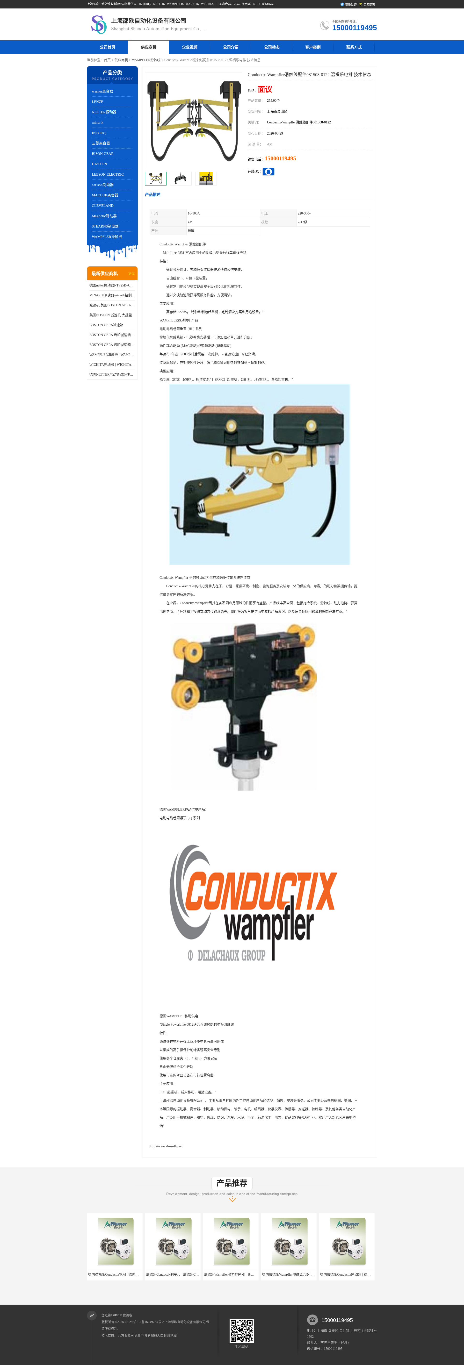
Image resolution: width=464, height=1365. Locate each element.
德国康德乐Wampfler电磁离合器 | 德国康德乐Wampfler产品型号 (251, 1274)
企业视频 (189, 47)
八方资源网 (126, 1335)
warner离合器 (102, 91)
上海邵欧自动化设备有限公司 (185, 1322)
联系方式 (354, 47)
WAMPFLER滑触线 (146, 60)
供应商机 (148, 47)
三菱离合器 (101, 143)
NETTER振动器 (104, 112)
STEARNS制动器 (105, 226)
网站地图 (170, 1335)
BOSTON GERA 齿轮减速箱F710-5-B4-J (112, 345)
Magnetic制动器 (104, 216)
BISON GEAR (103, 154)
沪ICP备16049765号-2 (148, 1322)
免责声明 (140, 1335)
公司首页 (107, 47)
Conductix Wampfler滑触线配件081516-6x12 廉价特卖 (359, 1274)
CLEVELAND (103, 205)
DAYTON (99, 164)
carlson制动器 (103, 185)
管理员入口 (155, 1335)
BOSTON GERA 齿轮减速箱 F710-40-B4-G (112, 335)
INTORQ (99, 133)
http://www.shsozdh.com (166, 1146)
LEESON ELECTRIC (108, 174)
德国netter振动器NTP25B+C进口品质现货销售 (112, 285)
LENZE (97, 102)
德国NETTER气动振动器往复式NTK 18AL (112, 374)
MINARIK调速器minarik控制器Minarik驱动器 (112, 295)
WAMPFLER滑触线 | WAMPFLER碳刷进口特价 (112, 355)
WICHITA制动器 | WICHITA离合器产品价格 (112, 364)
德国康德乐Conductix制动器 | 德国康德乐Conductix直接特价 (306, 1274)
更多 (131, 274)
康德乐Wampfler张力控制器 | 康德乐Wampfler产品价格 (186, 1274)
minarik (97, 122)
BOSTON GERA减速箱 (106, 325)
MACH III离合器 (105, 195)
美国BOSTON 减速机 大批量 (110, 315)
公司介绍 (231, 47)
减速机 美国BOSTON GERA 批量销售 (112, 305)
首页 (107, 60)
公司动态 (272, 47)
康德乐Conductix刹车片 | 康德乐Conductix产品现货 (125, 1274)
